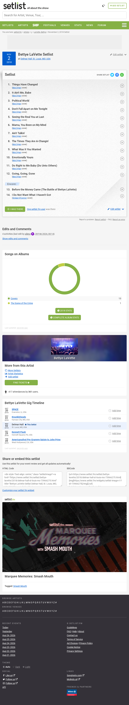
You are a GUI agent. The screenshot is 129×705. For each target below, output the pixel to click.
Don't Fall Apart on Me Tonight (29, 108)
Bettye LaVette (30, 54)
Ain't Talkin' (18, 133)
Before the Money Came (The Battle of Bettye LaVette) (44, 189)
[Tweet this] (112, 74)
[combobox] (64, 15)
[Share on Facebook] (117, 74)
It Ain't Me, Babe (21, 92)
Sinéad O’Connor (20, 198)
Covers (14, 298)
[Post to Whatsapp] (122, 74)
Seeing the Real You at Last (28, 116)
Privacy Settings (75, 651)
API (4, 687)
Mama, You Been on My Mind (29, 124)
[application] (64, 537)
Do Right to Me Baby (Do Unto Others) (34, 165)
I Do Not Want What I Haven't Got (31, 194)
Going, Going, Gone (23, 173)
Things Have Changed (25, 84)
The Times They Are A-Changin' (30, 141)
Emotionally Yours (22, 157)
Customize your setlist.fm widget (18, 490)
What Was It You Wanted (26, 149)
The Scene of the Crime (22, 303)
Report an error (118, 219)
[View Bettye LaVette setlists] (64, 345)
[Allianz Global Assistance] (72, 692)
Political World (20, 100)
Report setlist (100, 219)
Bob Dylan (17, 88)
